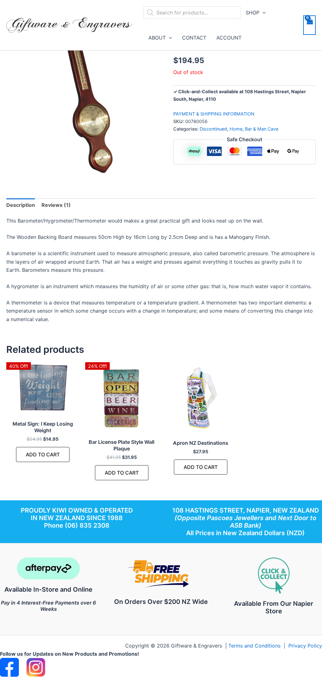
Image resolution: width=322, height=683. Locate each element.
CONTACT (194, 38)
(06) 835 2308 (87, 525)
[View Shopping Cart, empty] (309, 25)
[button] (262, 12)
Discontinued (213, 129)
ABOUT (157, 38)
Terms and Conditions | (258, 646)
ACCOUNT (229, 38)
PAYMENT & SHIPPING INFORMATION (213, 113)
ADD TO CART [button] (43, 454)
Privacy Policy (305, 646)
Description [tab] (20, 205)
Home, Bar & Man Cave (254, 129)
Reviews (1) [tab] (56, 205)
